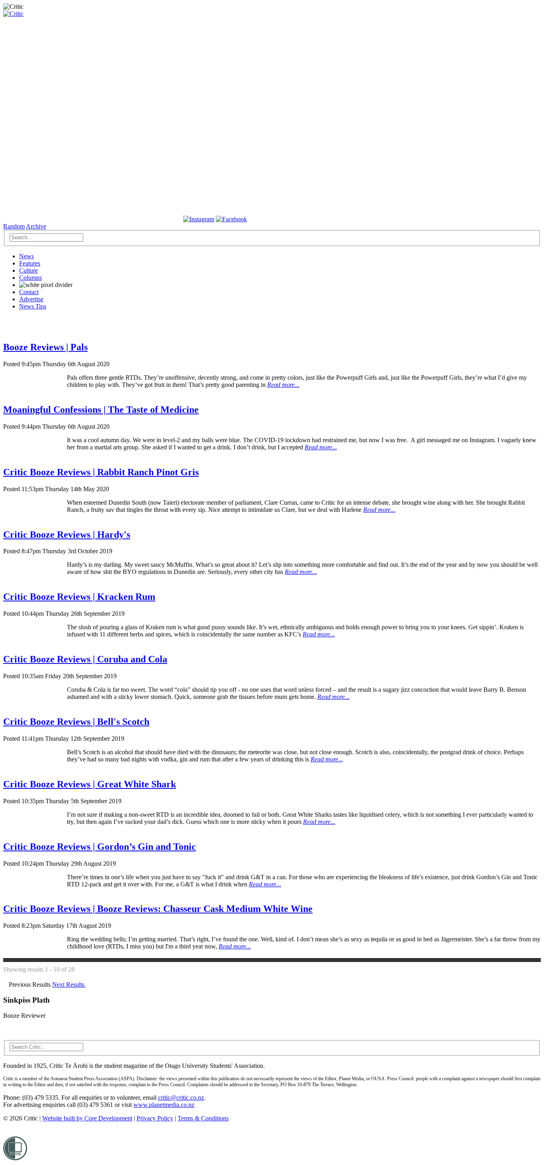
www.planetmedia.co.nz (163, 1104)
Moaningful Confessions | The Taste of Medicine (101, 409)
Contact (29, 292)
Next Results (69, 984)
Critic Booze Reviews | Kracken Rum (79, 596)
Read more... (283, 384)
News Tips (32, 306)
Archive (36, 226)
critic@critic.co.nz (181, 1097)
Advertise (31, 299)
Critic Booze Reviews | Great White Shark (89, 784)
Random (14, 226)
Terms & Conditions (203, 1118)
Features (29, 263)
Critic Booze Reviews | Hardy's (66, 534)
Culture (28, 270)
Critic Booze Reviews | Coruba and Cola (85, 659)
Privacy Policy (155, 1118)
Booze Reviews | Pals (45, 347)
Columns (30, 277)
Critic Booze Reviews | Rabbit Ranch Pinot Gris (101, 472)
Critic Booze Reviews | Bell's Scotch (76, 721)
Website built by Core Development (87, 1118)
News (26, 256)
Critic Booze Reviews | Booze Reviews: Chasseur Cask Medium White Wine (158, 909)
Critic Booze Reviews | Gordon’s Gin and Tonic (99, 846)
